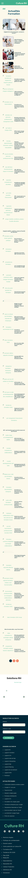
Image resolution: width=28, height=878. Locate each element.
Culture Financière (8, 867)
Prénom (5, 721)
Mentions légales (8, 837)
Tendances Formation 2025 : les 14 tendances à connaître (19, 608)
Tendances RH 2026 (9, 852)
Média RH (6, 858)
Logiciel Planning (9, 767)
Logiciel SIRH (8, 772)
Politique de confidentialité (11, 840)
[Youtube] (5, 831)
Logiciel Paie (7, 764)
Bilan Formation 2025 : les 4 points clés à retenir (19, 344)
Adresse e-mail (7, 728)
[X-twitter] (19, 831)
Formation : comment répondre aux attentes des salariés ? (19, 569)
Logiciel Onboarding (9, 761)
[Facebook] (9, 831)
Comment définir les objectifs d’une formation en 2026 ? (18, 357)
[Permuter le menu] (2, 3)
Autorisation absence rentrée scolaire (14, 784)
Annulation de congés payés (12, 801)
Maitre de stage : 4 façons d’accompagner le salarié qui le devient (19, 439)
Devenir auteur (7, 843)
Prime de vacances (9, 816)
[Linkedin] (23, 831)
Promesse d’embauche (10, 796)
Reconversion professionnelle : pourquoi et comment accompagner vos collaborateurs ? (19, 595)
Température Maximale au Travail (13, 807)
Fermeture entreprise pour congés (13, 804)
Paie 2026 (6, 855)
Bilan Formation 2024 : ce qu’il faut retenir (14, 629)
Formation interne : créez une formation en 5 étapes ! (19, 478)
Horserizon (6, 873)
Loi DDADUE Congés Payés (11, 813)
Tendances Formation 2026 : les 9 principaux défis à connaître (19, 409)
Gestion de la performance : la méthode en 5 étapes (19, 67)
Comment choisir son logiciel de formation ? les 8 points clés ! (19, 582)
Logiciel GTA (7, 755)
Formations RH (7, 849)
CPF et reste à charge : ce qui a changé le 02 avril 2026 (19, 132)
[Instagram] (14, 831)
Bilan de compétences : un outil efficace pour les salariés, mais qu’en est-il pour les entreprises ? (19, 637)
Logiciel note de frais (10, 758)
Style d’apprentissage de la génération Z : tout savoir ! (19, 556)
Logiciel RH (7, 749)
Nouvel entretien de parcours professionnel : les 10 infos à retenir (19, 158)
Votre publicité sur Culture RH (12, 846)
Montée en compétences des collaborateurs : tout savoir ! (19, 452)
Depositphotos (7, 861)
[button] (4, 696)
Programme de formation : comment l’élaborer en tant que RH (19, 650)
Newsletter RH (7, 864)
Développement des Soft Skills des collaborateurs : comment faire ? (19, 465)
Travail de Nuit (8, 790)
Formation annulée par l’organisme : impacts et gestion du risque (19, 80)
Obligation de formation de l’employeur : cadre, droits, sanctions (19, 370)
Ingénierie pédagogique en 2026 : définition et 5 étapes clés (19, 210)
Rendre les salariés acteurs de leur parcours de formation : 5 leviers (19, 517)
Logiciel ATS (7, 798)
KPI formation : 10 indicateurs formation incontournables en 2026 (19, 383)
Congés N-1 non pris (9, 787)
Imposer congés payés (10, 793)
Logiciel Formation (9, 752)
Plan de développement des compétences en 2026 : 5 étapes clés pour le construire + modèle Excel (19, 396)
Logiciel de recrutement (10, 769)
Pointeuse (7, 775)
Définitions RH (7, 870)
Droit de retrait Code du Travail (12, 810)
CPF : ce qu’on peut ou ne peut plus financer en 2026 (19, 197)
